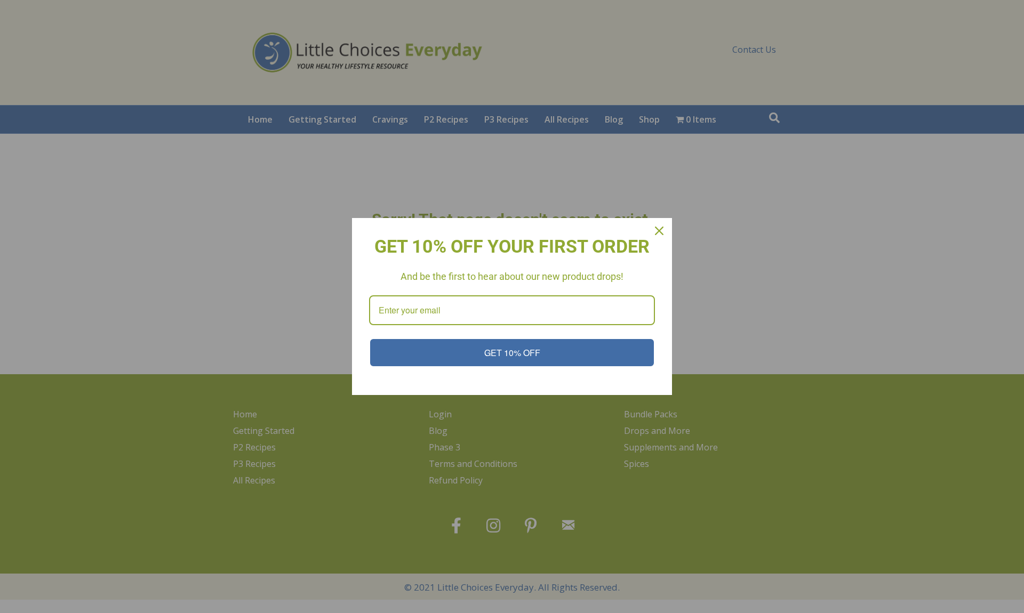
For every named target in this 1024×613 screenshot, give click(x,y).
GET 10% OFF (512, 352)
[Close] (659, 231)
